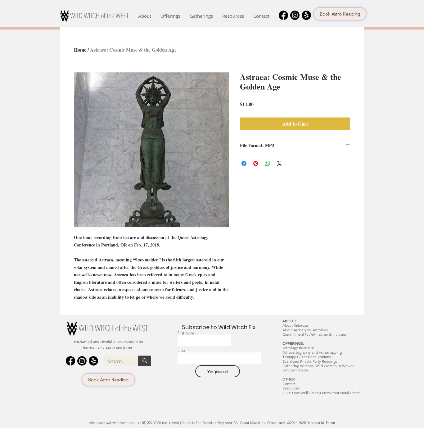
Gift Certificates (295, 370)
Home (80, 49)
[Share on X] (279, 163)
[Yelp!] (306, 15)
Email (182, 350)
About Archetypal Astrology (305, 330)
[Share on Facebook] (244, 163)
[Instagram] (295, 15)
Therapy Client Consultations (306, 357)
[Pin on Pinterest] (255, 163)
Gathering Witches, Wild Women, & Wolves (318, 365)
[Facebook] (283, 15)
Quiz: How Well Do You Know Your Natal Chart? (321, 392)
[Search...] (144, 361)
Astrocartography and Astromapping (312, 352)
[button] (144, 16)
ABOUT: (289, 321)
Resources (291, 388)
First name (186, 333)
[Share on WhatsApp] (267, 163)
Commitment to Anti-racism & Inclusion (314, 334)
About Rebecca (295, 325)
